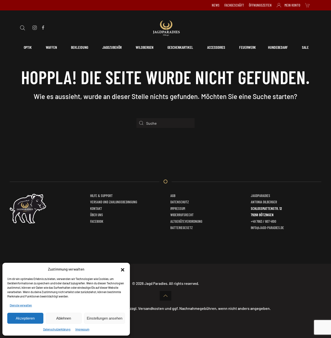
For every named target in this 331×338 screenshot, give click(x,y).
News (216, 5)
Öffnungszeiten (260, 5)
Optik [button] (28, 47)
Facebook (96, 221)
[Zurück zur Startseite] (165, 27)
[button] (122, 269)
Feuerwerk (247, 47)
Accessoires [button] (216, 47)
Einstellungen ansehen (104, 318)
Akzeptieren (25, 318)
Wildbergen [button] (144, 47)
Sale (305, 47)
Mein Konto (292, 5)
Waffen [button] (51, 47)
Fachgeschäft (234, 5)
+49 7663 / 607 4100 (263, 221)
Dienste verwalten (21, 305)
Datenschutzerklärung (57, 329)
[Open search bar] (22, 27)
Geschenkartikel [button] (180, 47)
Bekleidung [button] (79, 47)
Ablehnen (63, 318)
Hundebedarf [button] (278, 47)
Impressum (82, 329)
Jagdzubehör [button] (112, 47)
